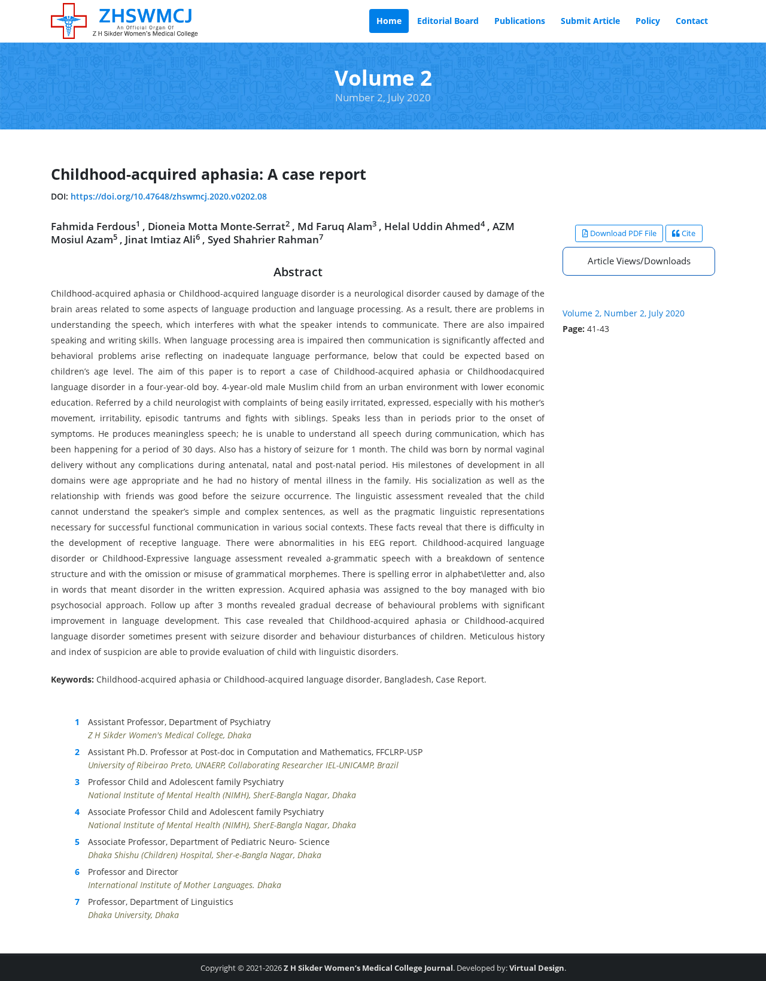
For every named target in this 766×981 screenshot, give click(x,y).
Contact (692, 20)
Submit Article (590, 20)
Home (389, 20)
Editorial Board (448, 20)
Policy (648, 20)
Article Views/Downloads (639, 261)
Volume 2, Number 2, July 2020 (624, 313)
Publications (519, 20)
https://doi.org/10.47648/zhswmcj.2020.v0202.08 (169, 196)
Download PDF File (622, 233)
